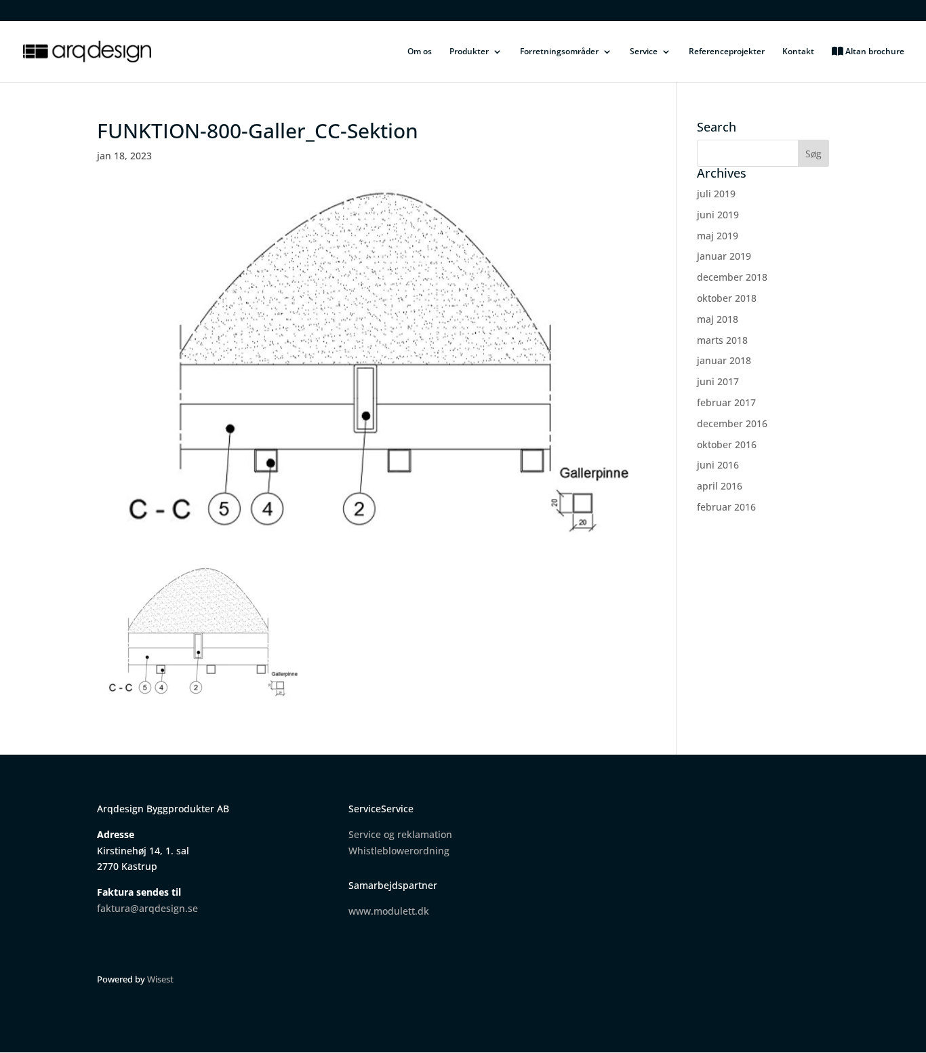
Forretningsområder (559, 52)
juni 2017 (718, 381)
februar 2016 (726, 506)
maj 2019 (717, 235)
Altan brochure (873, 52)
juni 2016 (718, 464)
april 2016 (719, 485)
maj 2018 (717, 319)
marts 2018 (722, 340)
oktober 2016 (727, 444)
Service (644, 52)
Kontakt (798, 52)
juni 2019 (718, 214)
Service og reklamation (400, 834)
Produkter (469, 52)
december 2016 (732, 423)
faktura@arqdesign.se (147, 908)
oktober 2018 (727, 298)
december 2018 (732, 277)
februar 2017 (726, 402)
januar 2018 (724, 360)
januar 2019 (724, 256)
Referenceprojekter (727, 52)
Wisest (160, 979)
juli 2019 (716, 193)
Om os (419, 52)
